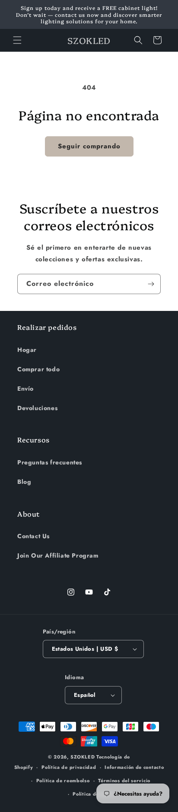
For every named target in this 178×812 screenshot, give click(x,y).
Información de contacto (134, 767)
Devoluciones (37, 408)
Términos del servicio (124, 780)
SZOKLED (82, 756)
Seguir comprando (89, 146)
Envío (25, 388)
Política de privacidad (68, 767)
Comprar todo (38, 369)
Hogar (27, 349)
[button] (17, 40)
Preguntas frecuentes (49, 462)
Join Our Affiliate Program (58, 555)
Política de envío (93, 793)
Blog (24, 481)
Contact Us (33, 536)
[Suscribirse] (150, 284)
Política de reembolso (63, 780)
